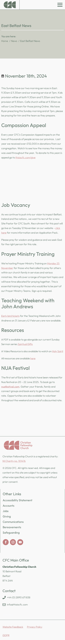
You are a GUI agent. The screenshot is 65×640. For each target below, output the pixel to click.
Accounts (8, 505)
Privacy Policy (34, 626)
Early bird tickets (10, 315)
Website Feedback (13, 626)
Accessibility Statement (17, 500)
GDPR (6, 635)
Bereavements (12, 527)
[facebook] (6, 542)
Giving (7, 516)
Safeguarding (11, 532)
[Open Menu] (59, 4)
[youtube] (20, 542)
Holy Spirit (57, 351)
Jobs (6, 511)
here (32, 358)
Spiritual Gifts (25, 344)
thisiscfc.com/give (25, 157)
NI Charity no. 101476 (14, 461)
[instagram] (13, 542)
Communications (13, 522)
